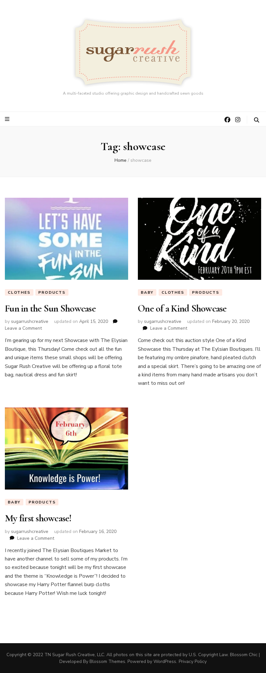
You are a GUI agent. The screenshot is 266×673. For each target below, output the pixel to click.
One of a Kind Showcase (182, 308)
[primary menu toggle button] (8, 119)
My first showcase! (38, 518)
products (51, 292)
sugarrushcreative (29, 321)
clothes (19, 292)
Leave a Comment (23, 328)
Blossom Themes (107, 661)
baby (147, 292)
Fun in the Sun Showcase (50, 308)
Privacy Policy (193, 661)
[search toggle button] (256, 120)
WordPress (164, 661)
